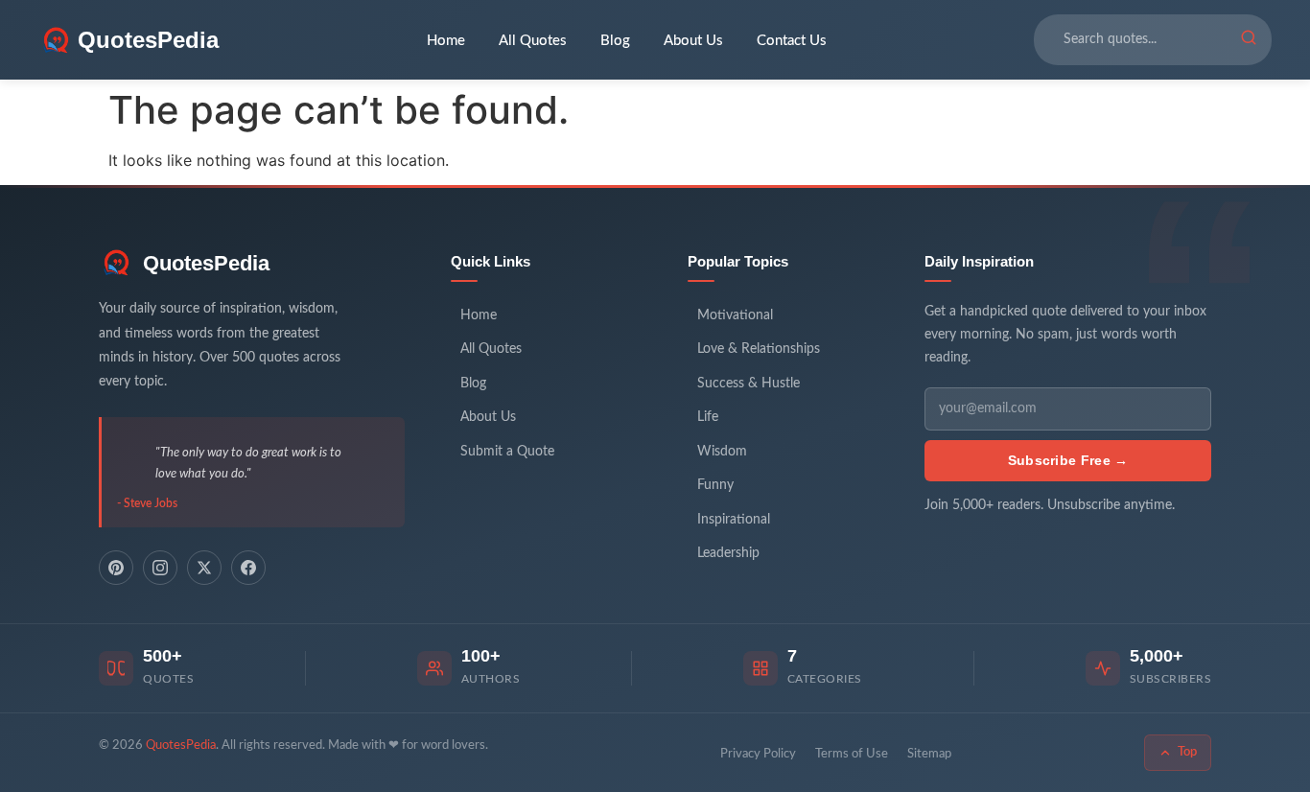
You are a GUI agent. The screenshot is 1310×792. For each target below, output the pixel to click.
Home (446, 41)
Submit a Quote (507, 451)
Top (1187, 752)
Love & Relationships (758, 349)
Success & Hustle (748, 383)
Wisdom (722, 451)
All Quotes (533, 41)
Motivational (735, 315)
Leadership (728, 553)
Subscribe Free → (1068, 460)
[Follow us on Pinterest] (116, 567)
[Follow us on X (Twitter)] (204, 567)
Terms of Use (851, 754)
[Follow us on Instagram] (160, 567)
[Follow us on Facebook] (248, 567)
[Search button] (1248, 40)
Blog (615, 41)
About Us (693, 41)
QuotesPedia (206, 263)
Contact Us (792, 41)
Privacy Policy (758, 754)
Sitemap (929, 754)
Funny (715, 485)
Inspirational (733, 519)
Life (707, 417)
